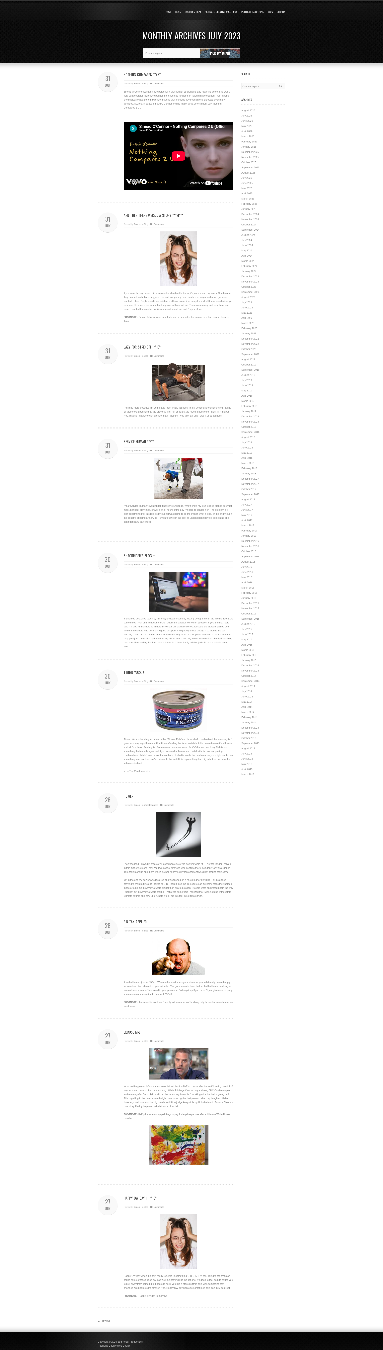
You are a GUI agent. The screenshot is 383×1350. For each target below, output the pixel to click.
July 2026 (246, 115)
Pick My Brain (220, 53)
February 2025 (249, 203)
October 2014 (248, 676)
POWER (128, 796)
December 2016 (250, 541)
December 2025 (250, 152)
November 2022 (250, 344)
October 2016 (248, 551)
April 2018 (247, 458)
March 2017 (247, 525)
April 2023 (247, 318)
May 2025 (246, 188)
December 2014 (250, 665)
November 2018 (250, 421)
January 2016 (248, 598)
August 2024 (248, 235)
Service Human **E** (139, 441)
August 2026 (248, 110)
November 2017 (250, 484)
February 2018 (249, 468)
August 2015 (248, 624)
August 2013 (248, 748)
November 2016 (250, 546)
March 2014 (247, 712)
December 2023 (250, 276)
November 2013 (250, 733)
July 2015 (246, 629)
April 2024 (247, 255)
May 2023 (246, 312)
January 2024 (248, 271)
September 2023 (250, 292)
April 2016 (247, 582)
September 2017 (250, 494)
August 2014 (248, 686)
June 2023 (247, 307)
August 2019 (248, 375)
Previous (104, 1320)
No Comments (157, 83)
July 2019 (246, 380)
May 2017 (246, 515)
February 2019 (249, 406)
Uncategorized (151, 805)
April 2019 (247, 395)
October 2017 (248, 489)
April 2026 (247, 131)
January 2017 (248, 535)
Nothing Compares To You (144, 74)
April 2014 (247, 707)
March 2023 (247, 323)
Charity (281, 12)
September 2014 (250, 681)
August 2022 (248, 359)
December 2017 (250, 478)
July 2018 (246, 442)
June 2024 (247, 245)
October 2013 (248, 738)
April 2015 (247, 644)
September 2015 (250, 618)
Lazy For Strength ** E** (143, 347)
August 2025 (248, 172)
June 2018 (247, 447)
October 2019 (248, 364)
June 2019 (247, 385)
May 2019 (246, 390)
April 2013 (247, 769)
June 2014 (247, 696)
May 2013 (246, 764)
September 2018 (250, 432)
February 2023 (249, 328)
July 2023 (246, 302)
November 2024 (250, 219)
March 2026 (247, 136)
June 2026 (247, 120)
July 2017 (246, 504)
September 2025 (250, 167)
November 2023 (250, 281)
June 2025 (247, 183)
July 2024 (246, 240)
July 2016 (246, 567)
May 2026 (246, 126)
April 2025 (247, 193)
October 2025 (248, 162)
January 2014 (248, 722)
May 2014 (246, 701)
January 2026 (248, 146)
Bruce (137, 83)
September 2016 (250, 556)
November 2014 (250, 670)
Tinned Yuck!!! (134, 672)
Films (178, 12)
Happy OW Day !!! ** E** (141, 1198)
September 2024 (250, 229)
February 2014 (249, 717)
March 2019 (247, 401)
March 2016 (247, 587)
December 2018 (250, 416)
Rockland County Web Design (114, 1345)
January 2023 (248, 333)
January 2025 (248, 209)
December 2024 (250, 214)
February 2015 (249, 655)
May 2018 (246, 452)
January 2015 (248, 660)
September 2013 (250, 743)
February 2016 (249, 593)
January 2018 (248, 473)
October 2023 (248, 286)
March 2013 (247, 774)
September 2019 (250, 369)
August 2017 (248, 499)
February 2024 (249, 266)
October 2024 (248, 224)
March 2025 (247, 198)
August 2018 (248, 437)
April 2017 (247, 520)
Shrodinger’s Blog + (139, 555)
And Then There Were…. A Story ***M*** (153, 215)
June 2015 (247, 634)
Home (168, 12)
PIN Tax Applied (135, 921)
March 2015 (247, 650)
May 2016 (246, 577)
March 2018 (247, 463)
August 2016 (248, 561)
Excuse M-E (132, 1032)
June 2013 (247, 758)
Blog (270, 12)
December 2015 (250, 603)
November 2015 (250, 608)
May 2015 (246, 639)
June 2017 (247, 510)
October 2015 (248, 613)
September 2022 (250, 354)
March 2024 (247, 261)
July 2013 (246, 753)
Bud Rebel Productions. (130, 1341)
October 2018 (248, 427)
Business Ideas (193, 12)
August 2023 (248, 297)
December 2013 (250, 727)
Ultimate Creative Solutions (221, 12)
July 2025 (246, 178)
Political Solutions (252, 12)
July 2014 (246, 691)
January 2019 (248, 411)
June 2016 (247, 572)
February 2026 (249, 141)
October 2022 (248, 349)
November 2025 (250, 157)
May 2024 (246, 250)
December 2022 (250, 338)
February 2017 (249, 530)
